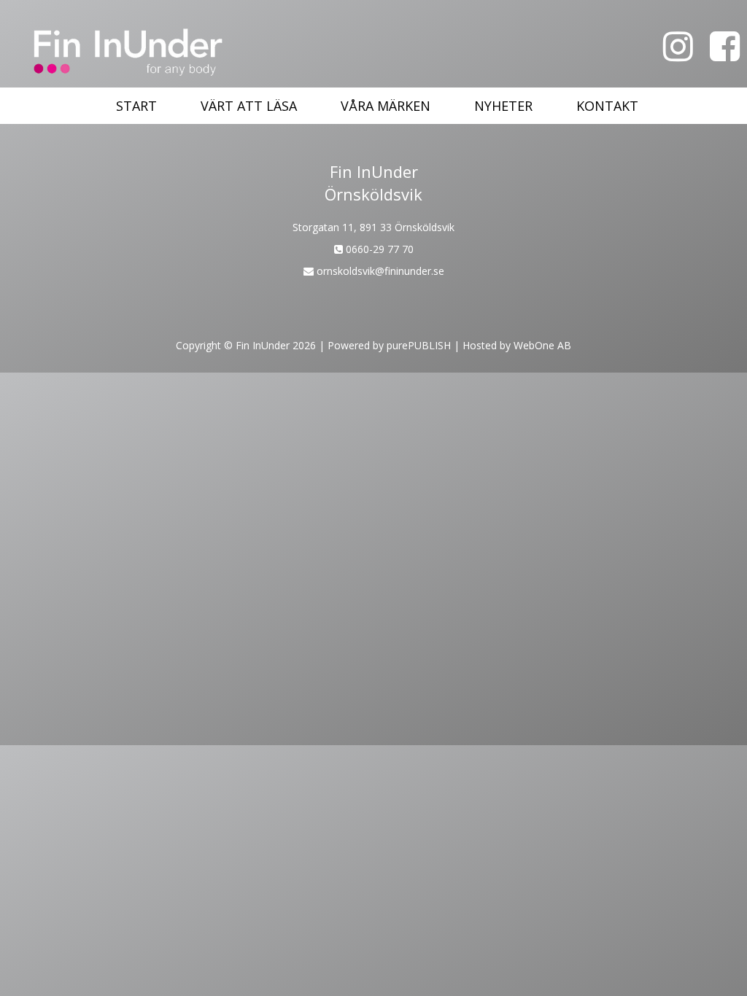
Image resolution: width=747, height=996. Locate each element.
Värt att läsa (249, 105)
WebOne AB (542, 345)
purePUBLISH (419, 345)
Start (136, 105)
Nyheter (503, 105)
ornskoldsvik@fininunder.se (379, 271)
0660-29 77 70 (378, 249)
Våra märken (385, 105)
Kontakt (607, 105)
